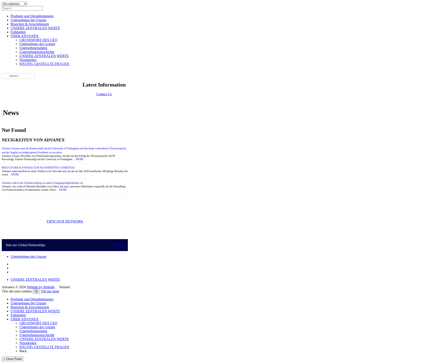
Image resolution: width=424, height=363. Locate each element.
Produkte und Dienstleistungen (32, 16)
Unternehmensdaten (33, 48)
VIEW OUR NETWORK (64, 221)
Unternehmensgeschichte (36, 52)
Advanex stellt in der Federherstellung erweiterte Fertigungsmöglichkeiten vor (42, 182)
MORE (79, 159)
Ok (36, 291)
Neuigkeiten (27, 60)
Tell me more (50, 291)
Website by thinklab (41, 287)
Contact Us (104, 94)
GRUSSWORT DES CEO (38, 40)
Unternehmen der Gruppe (28, 20)
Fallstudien (18, 32)
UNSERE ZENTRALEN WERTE (35, 28)
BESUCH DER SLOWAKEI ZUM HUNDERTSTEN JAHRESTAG (38, 167)
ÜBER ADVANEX (25, 36)
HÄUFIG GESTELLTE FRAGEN (44, 64)
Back (23, 351)
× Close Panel (13, 359)
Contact (118, 245)
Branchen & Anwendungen (30, 24)
